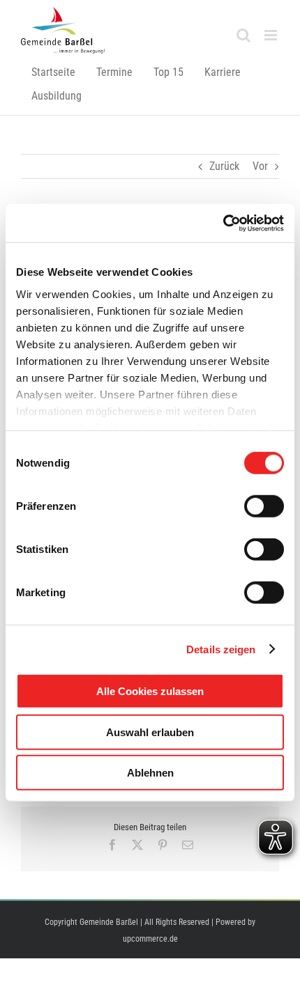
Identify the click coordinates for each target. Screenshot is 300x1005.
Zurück (224, 166)
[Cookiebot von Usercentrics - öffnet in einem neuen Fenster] (223, 223)
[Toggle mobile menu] (271, 35)
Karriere (222, 72)
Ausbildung (56, 95)
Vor (260, 166)
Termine (114, 72)
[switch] (264, 506)
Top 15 (168, 72)
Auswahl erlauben (150, 732)
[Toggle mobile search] (243, 35)
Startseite (53, 72)
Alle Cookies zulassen (150, 691)
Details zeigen (220, 649)
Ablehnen (150, 773)
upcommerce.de (150, 939)
